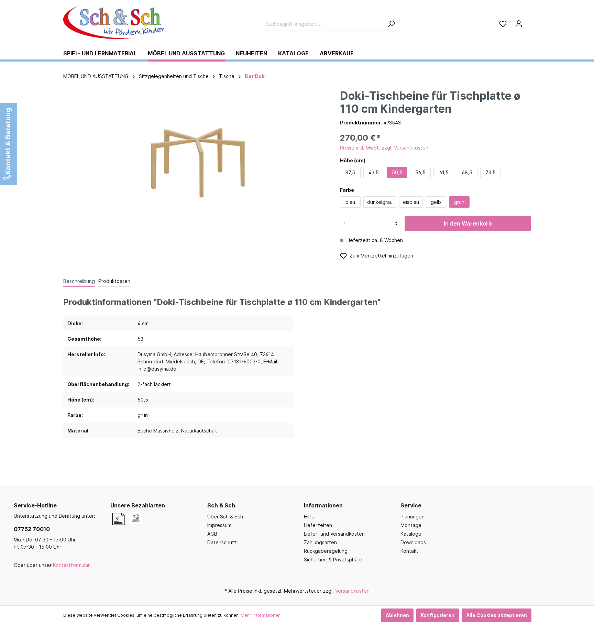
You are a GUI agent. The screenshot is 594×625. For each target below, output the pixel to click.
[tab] (79, 281)
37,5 (350, 172)
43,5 (373, 172)
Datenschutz (222, 542)
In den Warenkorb (468, 223)
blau (350, 202)
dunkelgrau (380, 202)
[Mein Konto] (519, 23)
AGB (212, 534)
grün (459, 202)
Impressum (219, 525)
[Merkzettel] (503, 23)
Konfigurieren (437, 615)
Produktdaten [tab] (114, 281)
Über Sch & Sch (225, 516)
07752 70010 (32, 529)
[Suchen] (391, 24)
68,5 (467, 172)
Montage (410, 525)
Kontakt (409, 551)
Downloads (413, 542)
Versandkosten (352, 591)
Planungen (412, 516)
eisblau (411, 202)
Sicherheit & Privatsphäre (333, 559)
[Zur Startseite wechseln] (114, 22)
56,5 (420, 172)
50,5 (397, 172)
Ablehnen (397, 615)
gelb (436, 202)
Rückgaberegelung (326, 551)
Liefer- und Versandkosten (334, 534)
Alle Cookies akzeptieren (496, 615)
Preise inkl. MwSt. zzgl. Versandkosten (384, 148)
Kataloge (410, 534)
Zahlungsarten (320, 542)
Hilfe (309, 516)
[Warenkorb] (529, 21)
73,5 (490, 172)
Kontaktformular (71, 565)
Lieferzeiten (318, 525)
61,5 (444, 172)
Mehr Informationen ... (263, 615)
